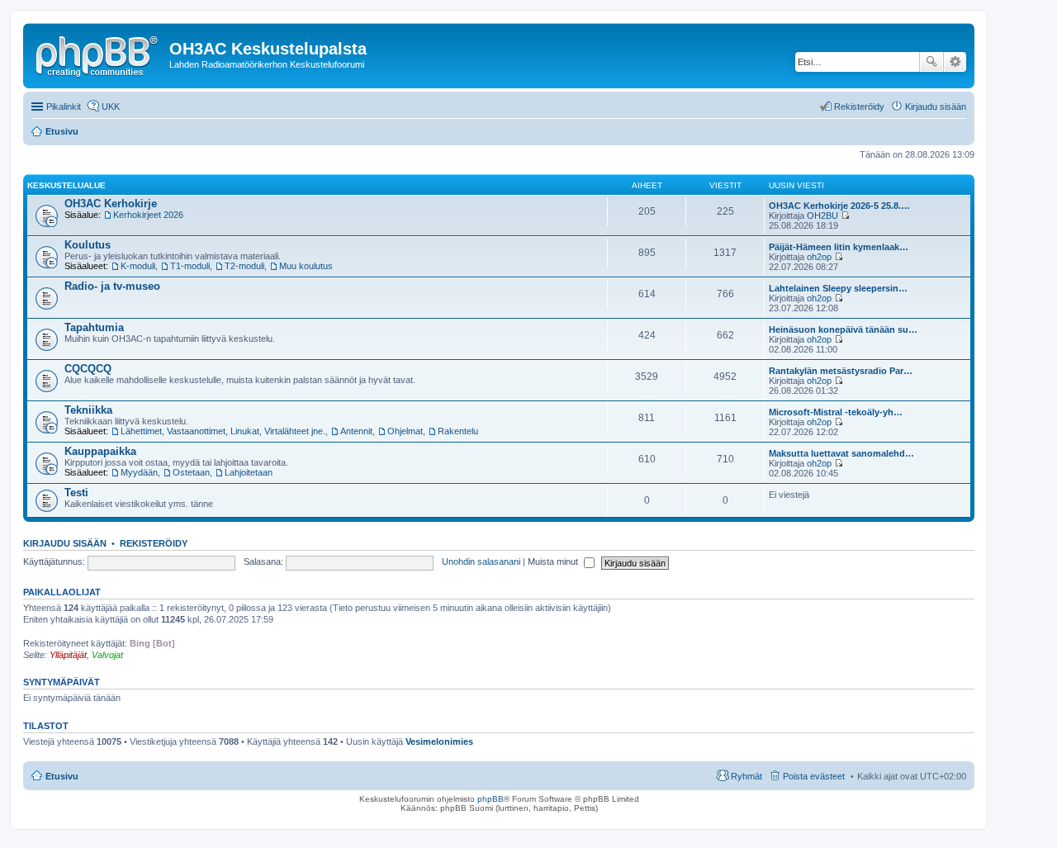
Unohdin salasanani (481, 561)
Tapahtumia (94, 327)
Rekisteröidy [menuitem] (859, 106)
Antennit (356, 431)
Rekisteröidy (153, 543)
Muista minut (554, 561)
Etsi (931, 62)
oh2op (819, 257)
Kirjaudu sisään (65, 543)
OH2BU (822, 215)
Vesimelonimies (439, 741)
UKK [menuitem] (111, 106)
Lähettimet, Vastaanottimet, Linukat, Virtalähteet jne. (223, 431)
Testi (76, 492)
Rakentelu (458, 431)
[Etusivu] (98, 53)
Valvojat (107, 655)
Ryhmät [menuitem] (746, 776)
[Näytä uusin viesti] (845, 215)
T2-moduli (244, 266)
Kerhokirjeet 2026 (148, 215)
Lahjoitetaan (249, 472)
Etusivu (61, 776)
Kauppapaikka (100, 451)
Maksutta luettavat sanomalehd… (841, 453)
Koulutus (87, 245)
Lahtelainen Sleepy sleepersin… (838, 288)
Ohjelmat (405, 431)
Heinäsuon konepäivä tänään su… (843, 329)
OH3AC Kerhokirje (110, 203)
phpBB (490, 798)
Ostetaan (191, 472)
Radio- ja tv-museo (112, 286)
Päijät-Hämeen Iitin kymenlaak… (838, 247)
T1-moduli (190, 266)
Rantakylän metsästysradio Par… (840, 371)
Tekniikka (88, 410)
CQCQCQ (87, 368)
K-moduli (138, 266)
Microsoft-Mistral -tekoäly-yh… (836, 412)
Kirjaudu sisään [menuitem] (935, 106)
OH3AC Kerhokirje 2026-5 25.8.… (839, 206)
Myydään (139, 472)
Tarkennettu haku (955, 62)
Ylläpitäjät (68, 655)
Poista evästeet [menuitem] (814, 776)
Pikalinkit (63, 106)
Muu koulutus (306, 266)
